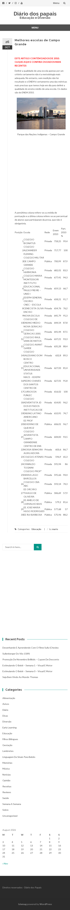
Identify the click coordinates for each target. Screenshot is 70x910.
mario (55, 529)
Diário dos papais (35, 14)
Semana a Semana (11, 804)
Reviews (6, 792)
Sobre (5, 809)
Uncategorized (9, 815)
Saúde (5, 798)
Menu (56, 3)
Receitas (6, 786)
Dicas (5, 715)
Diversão (6, 721)
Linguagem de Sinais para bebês (18, 757)
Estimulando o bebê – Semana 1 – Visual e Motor (27, 665)
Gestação (7, 745)
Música (6, 768)
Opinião (6, 780)
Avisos (5, 704)
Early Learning (9, 727)
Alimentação (8, 698)
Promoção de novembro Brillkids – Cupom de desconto (30, 659)
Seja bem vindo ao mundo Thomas (20, 677)
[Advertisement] (35, 174)
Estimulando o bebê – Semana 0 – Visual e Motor (27, 671)
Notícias (6, 774)
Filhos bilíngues (10, 739)
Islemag (22, 904)
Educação (36, 529)
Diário (5, 709)
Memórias (7, 762)
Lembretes (8, 751)
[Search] (38, 547)
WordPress (46, 904)
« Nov (5, 863)
